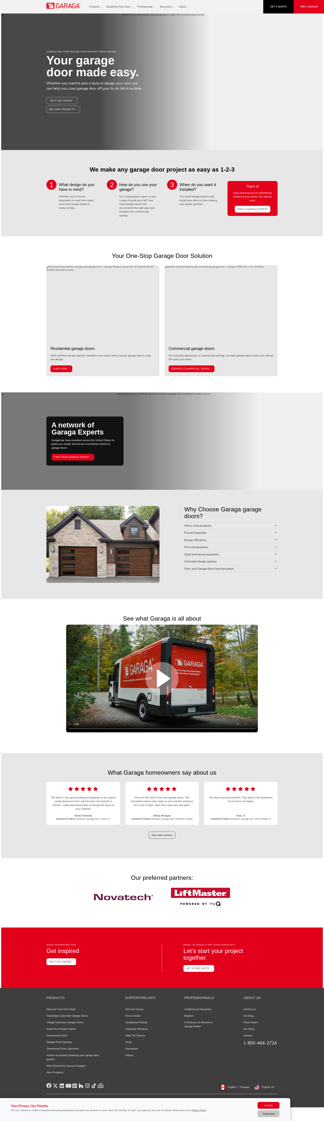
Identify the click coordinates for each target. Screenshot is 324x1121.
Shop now (60, 368)
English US (268, 1087)
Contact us (249, 1009)
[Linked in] (61, 1086)
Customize (268, 1113)
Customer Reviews (136, 1029)
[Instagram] (87, 1086)
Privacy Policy (199, 1110)
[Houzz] (81, 1086)
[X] (55, 1086)
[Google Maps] (100, 1086)
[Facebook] (48, 1086)
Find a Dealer (133, 1016)
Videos (129, 1055)
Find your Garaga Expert (71, 457)
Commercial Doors (57, 1035)
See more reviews (162, 835)
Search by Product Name (61, 1029)
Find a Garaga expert (252, 209)
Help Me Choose (61, 100)
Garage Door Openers (59, 1042)
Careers (247, 1035)
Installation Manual (136, 1022)
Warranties (131, 1049)
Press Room (250, 1022)
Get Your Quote (134, 1009)
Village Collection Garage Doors (65, 1022)
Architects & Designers (197, 1009)
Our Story (249, 1029)
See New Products (62, 109)
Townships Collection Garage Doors (67, 1016)
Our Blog (248, 1016)
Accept (268, 1105)
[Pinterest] (74, 1086)
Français (244, 1087)
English (232, 1087)
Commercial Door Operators (62, 1049)
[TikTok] (93, 1086)
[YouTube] (68, 1086)
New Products (54, 1072)
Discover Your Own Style (61, 1009)
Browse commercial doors (190, 368)
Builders (189, 1016)
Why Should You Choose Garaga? (66, 1066)
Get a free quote (197, 968)
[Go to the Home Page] (63, 6)
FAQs (128, 1042)
